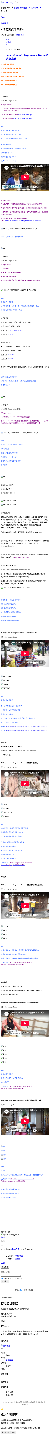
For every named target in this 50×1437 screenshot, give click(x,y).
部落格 (8, 42)
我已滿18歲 (6, 1432)
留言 (19, 1249)
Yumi (5, 17)
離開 (13, 1432)
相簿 (7, 40)
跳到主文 (4, 23)
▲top (3, 1263)
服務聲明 (25, 1405)
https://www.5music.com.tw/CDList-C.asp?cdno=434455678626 (26, 726)
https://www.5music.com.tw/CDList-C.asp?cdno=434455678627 (26, 730)
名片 (7, 45)
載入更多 (5, 1267)
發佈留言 (5, 1281)
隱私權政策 (41, 1402)
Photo (17, 1259)
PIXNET (10, 1402)
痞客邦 (14, 1249)
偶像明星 (20, 35)
